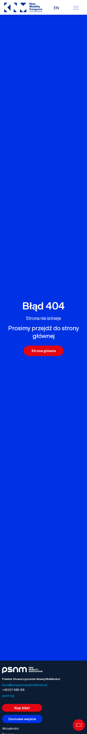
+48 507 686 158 (13, 690)
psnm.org (8, 695)
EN (56, 8)
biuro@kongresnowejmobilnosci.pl (24, 685)
